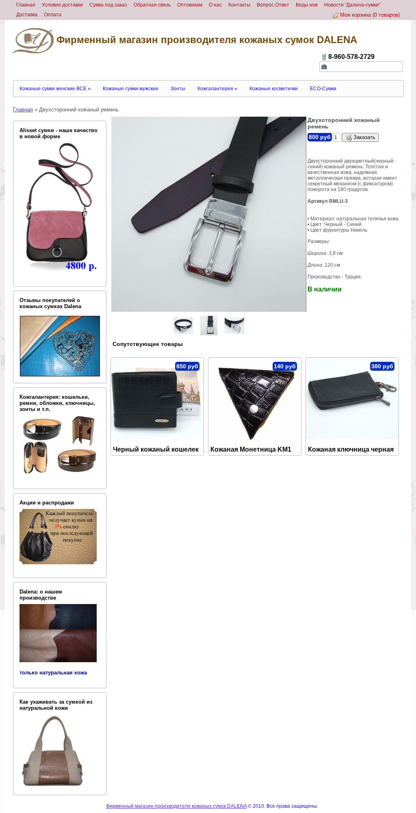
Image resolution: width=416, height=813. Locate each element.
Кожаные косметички (273, 88)
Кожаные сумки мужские (130, 88)
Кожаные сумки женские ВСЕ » (55, 88)
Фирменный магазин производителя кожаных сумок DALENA (205, 39)
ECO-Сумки (323, 88)
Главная (23, 110)
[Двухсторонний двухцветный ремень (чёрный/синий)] (183, 325)
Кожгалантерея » (217, 88)
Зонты (178, 88)
